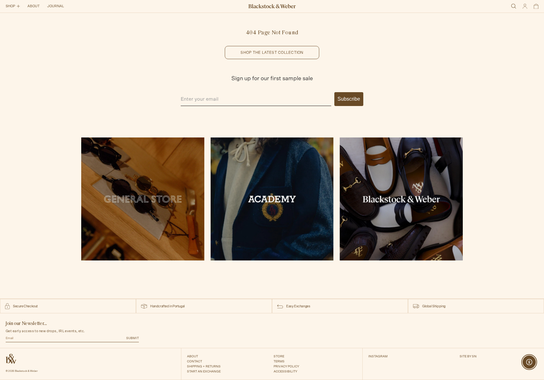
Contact (194, 361)
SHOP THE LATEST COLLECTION (272, 52)
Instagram (378, 356)
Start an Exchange (204, 371)
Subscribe (348, 99)
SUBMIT (132, 338)
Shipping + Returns (204, 366)
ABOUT (33, 6)
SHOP (10, 6)
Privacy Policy (286, 366)
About (192, 356)
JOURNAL (55, 6)
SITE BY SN (468, 356)
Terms (279, 361)
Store (279, 356)
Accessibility (285, 371)
